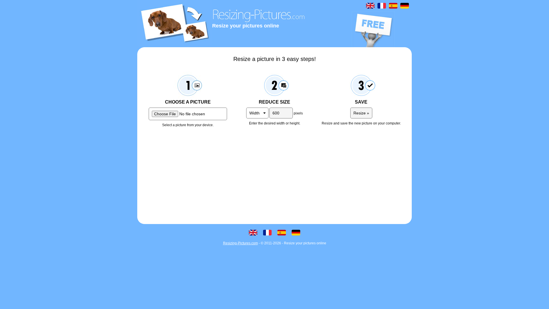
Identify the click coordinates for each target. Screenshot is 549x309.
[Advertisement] (274, 175)
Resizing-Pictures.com (240, 243)
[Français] (381, 6)
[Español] (393, 6)
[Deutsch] (404, 6)
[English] (370, 6)
